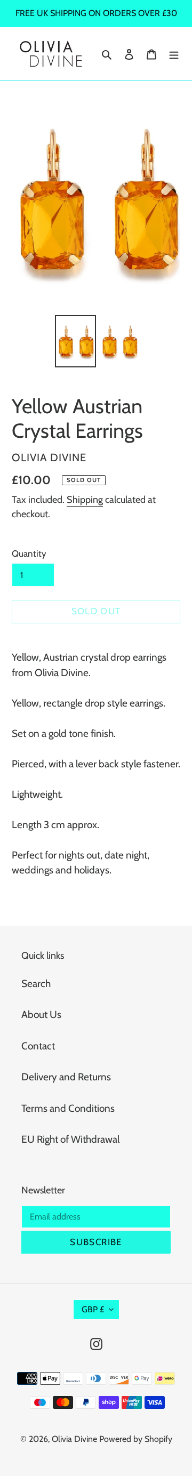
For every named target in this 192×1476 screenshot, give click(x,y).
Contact (38, 1046)
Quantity (29, 553)
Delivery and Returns (66, 1077)
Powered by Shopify (135, 1439)
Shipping (85, 500)
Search (36, 983)
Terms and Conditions (68, 1108)
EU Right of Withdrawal (70, 1139)
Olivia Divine (74, 1439)
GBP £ (93, 1309)
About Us (41, 1014)
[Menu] (174, 54)
